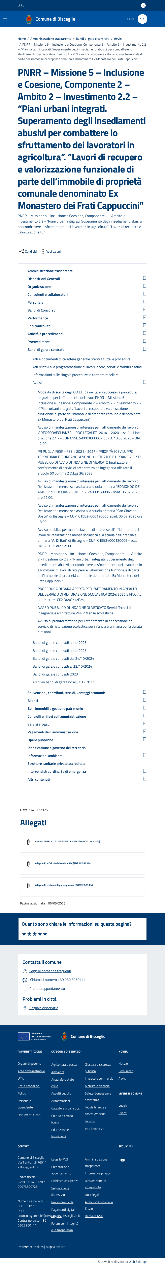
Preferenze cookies (30, 1246)
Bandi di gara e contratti (46, 349)
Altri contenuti (39, 779)
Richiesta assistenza (64, 1180)
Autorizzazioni (60, 1100)
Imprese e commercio (99, 1078)
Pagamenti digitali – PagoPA (64, 1212)
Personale (35, 302)
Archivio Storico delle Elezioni (99, 1205)
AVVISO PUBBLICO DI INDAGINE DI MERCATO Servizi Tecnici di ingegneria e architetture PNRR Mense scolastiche (85, 610)
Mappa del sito (55, 1246)
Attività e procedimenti (45, 334)
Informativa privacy (98, 1173)
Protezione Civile (62, 1202)
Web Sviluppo (138, 1261)
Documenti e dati (29, 1114)
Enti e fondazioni (29, 1085)
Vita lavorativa (94, 1128)
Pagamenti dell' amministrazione (53, 732)
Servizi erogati (39, 724)
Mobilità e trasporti (97, 1085)
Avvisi (37, 382)
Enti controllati (39, 326)
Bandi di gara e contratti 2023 (55, 674)
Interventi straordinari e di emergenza (57, 771)
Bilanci (33, 700)
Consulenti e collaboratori (48, 294)
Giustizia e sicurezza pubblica (98, 1067)
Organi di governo (29, 1063)
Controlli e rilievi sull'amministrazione (57, 716)
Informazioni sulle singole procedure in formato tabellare (76, 374)
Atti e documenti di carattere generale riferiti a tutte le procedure (81, 359)
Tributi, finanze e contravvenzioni (95, 1110)
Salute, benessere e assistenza (98, 1096)
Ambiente (57, 1072)
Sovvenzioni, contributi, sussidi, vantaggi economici (67, 692)
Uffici (21, 1078)
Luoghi (123, 1105)
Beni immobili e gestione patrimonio (55, 708)
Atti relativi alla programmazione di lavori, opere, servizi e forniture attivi (87, 367)
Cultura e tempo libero (62, 1119)
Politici (22, 1093)
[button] (23, 5)
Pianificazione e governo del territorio (57, 748)
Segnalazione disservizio (60, 1191)
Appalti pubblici (61, 1093)
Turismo (90, 1121)
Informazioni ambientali (46, 755)
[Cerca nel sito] (142, 19)
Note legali (92, 1194)
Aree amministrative (31, 1070)
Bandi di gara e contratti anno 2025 (60, 650)
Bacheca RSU (94, 1216)
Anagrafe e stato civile (62, 1082)
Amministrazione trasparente (50, 271)
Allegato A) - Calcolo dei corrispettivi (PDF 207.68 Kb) (63, 863)
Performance (38, 318)
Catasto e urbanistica (65, 1108)
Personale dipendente (25, 1104)
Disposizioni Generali (44, 278)
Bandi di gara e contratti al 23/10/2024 (62, 666)
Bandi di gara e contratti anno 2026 (60, 642)
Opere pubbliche (40, 740)
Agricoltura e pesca (64, 1064)
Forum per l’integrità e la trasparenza (64, 1226)
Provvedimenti (39, 341)
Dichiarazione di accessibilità (95, 1184)
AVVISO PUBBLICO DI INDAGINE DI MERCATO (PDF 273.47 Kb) (67, 841)
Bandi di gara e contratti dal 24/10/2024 (63, 658)
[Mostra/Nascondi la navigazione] (4, 18)
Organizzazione (39, 286)
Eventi (123, 1112)
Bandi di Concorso (42, 310)
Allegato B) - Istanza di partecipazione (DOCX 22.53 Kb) (64, 885)
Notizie (123, 1063)
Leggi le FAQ (59, 1159)
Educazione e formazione (60, 1132)
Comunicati (126, 1070)
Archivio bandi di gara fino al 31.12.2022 (63, 682)
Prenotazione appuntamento (61, 1170)
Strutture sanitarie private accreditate (57, 763)
